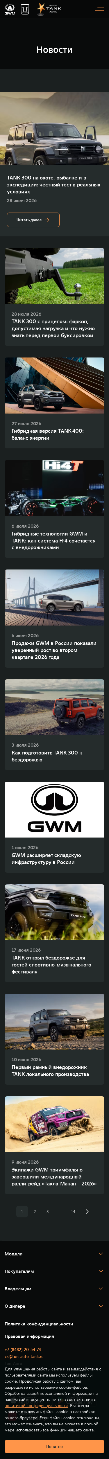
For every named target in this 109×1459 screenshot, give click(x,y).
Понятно (54, 1446)
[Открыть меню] (99, 9)
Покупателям (19, 1271)
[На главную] (10, 9)
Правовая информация (29, 1336)
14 (73, 1211)
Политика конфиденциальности (39, 1324)
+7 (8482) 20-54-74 (23, 1349)
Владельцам (18, 1288)
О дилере (15, 1306)
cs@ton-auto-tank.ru (24, 1356)
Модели (13, 1254)
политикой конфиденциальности (36, 1405)
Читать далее (29, 219)
